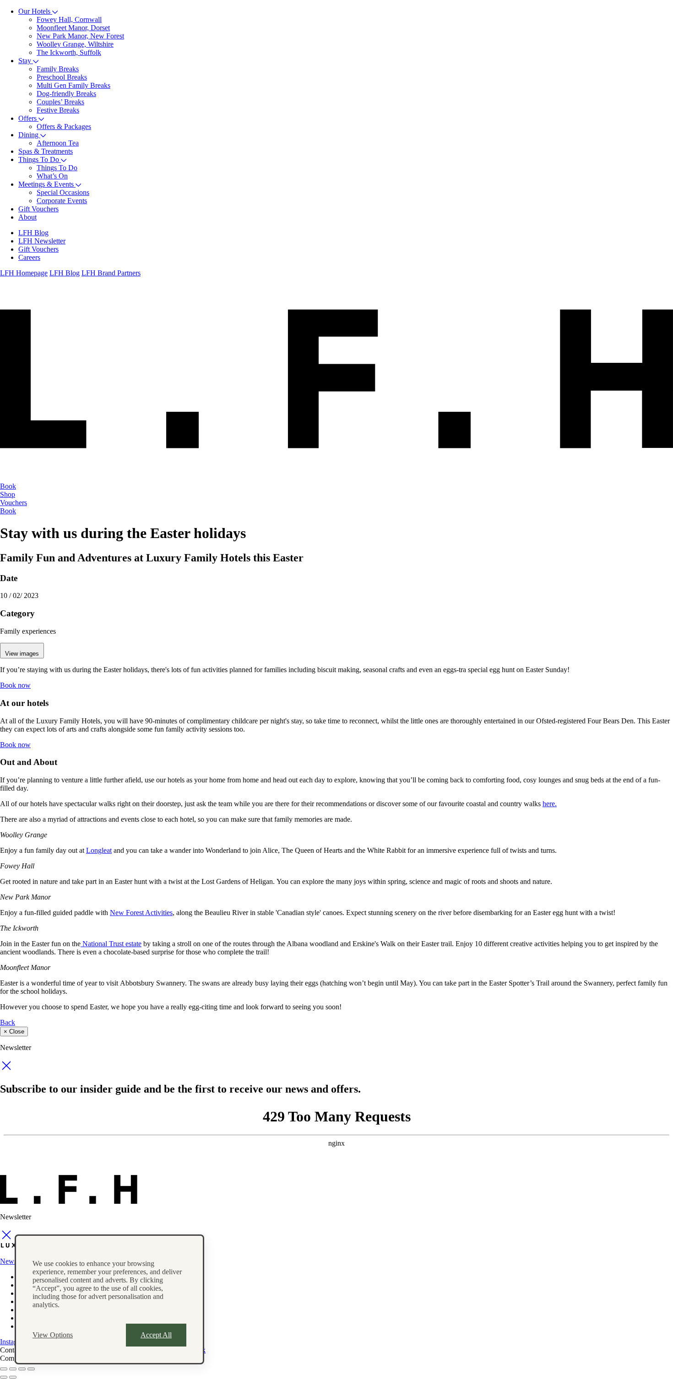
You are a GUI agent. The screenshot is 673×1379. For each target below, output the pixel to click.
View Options (53, 1335)
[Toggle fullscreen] (22, 1369)
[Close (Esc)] (3, 1369)
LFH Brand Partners (111, 273)
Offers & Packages (64, 126)
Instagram (14, 1342)
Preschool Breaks (62, 77)
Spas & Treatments (45, 151)
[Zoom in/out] (31, 1369)
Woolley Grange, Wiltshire (75, 44)
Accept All (156, 1335)
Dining (29, 135)
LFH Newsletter (41, 241)
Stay (25, 61)
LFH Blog (33, 233)
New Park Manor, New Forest (80, 36)
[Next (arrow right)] (12, 1377)
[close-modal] (6, 1069)
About (27, 217)
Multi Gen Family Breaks (73, 85)
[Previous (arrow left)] (3, 1377)
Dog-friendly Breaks (66, 93)
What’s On (52, 176)
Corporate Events (62, 201)
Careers (29, 257)
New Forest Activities (141, 912)
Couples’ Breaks (60, 102)
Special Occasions (63, 192)
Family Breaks (58, 69)
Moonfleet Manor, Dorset (73, 28)
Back (7, 1022)
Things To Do (39, 159)
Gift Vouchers (38, 209)
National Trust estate (111, 944)
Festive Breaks (58, 110)
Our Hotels (35, 11)
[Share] (12, 1369)
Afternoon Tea (58, 143)
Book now (15, 685)
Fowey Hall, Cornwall (69, 19)
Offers (28, 118)
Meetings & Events (47, 184)
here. (550, 804)
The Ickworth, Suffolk (69, 52)
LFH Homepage (24, 273)
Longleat (99, 850)
